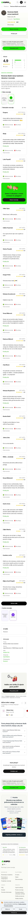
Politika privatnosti (19, 896)
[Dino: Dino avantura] (14, 823)
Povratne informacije (6, 892)
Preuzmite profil (14, 690)
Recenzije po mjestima (6, 874)
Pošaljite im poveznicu (11, 43)
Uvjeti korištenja (19, 887)
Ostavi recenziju (14, 199)
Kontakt (3, 890)
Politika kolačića (19, 898)
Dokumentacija (19, 879)
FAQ (2, 887)
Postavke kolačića (8, 905)
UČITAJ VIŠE (14, 603)
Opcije (20, 909)
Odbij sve (7, 909)
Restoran (5, 661)
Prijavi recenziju (6, 127)
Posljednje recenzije (6, 881)
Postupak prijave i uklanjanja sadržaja (20, 893)
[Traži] (17, 2)
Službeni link (6, 652)
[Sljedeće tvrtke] (25, 703)
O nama (17, 874)
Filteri (25, 107)
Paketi (16, 877)
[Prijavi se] (21, 2)
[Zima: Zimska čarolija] (22, 823)
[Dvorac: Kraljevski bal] (10, 823)
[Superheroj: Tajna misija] (6, 823)
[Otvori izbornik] (25, 2)
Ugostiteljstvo (16, 19)
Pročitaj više (6, 146)
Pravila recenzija (19, 890)
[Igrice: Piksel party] (18, 823)
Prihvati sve (14, 912)
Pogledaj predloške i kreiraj (13, 834)
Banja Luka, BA (11, 16)
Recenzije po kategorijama (4, 877)
